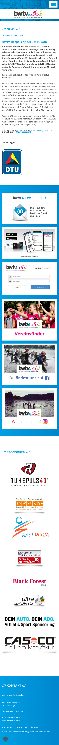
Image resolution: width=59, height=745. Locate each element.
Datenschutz (21, 727)
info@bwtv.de (13, 717)
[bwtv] (28, 13)
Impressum (7, 727)
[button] (5, 739)
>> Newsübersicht (22, 131)
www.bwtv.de (13, 720)
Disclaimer (34, 727)
